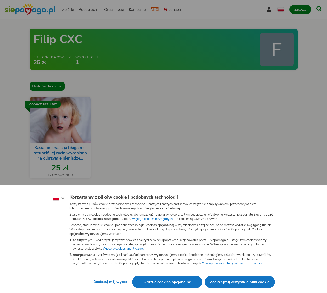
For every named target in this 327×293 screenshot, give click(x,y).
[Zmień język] (58, 198)
